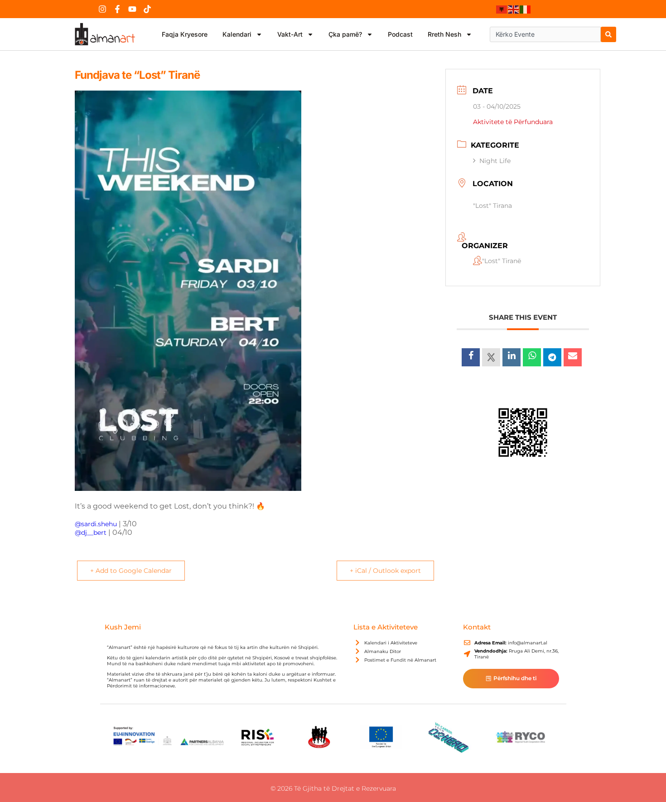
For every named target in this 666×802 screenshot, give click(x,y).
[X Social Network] (491, 357)
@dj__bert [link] (90, 532)
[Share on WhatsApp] (532, 357)
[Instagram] (102, 9)
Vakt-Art (290, 34)
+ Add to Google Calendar (131, 571)
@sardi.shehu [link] (96, 524)
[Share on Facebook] (471, 357)
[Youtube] (132, 9)
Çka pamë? (345, 34)
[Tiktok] (147, 9)
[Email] (573, 357)
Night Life (495, 161)
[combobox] (545, 34)
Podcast (400, 34)
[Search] (608, 34)
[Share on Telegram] (552, 357)
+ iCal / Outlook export (385, 571)
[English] (514, 9)
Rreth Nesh (444, 34)
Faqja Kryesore (185, 34)
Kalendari (236, 34)
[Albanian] (502, 9)
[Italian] (525, 9)
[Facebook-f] (117, 9)
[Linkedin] (511, 357)
